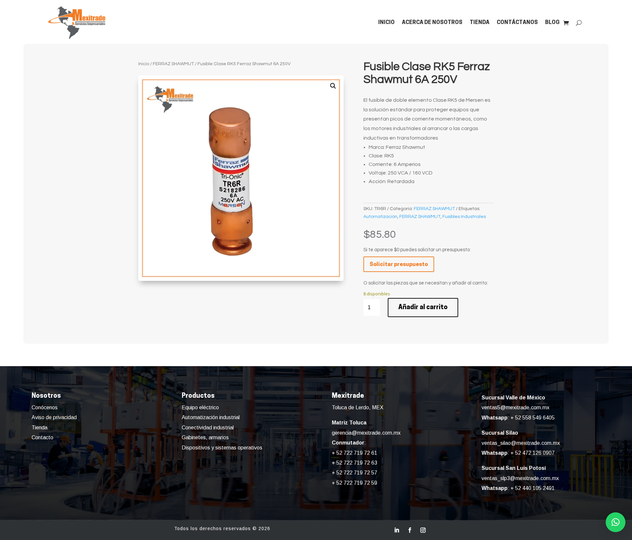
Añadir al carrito (423, 307)
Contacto (42, 437)
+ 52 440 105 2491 (533, 488)
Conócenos (45, 407)
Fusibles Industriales (464, 216)
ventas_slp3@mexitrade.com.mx (520, 478)
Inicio (386, 22)
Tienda (479, 22)
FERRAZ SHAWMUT (173, 64)
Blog (552, 22)
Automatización (380, 216)
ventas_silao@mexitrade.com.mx (521, 443)
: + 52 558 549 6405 (518, 417)
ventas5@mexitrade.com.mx (515, 407)
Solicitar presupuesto (399, 264)
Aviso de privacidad (54, 417)
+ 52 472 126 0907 (533, 453)
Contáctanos (517, 22)
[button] (333, 86)
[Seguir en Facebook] (410, 530)
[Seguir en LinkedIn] (396, 530)
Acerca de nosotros (432, 22)
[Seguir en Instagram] (423, 530)
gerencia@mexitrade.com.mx (366, 433)
